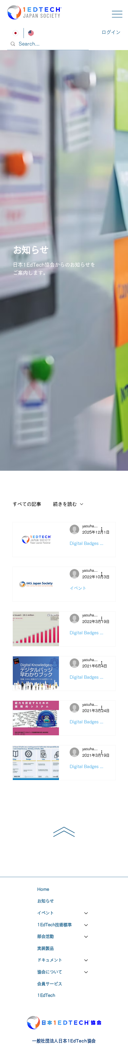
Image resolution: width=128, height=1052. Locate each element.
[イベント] (86, 913)
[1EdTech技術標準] (86, 925)
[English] (31, 33)
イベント (78, 588)
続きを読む (65, 504)
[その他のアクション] (103, 529)
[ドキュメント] (86, 960)
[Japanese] (16, 33)
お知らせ (45, 901)
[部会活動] (86, 937)
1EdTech (46, 995)
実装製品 (45, 948)
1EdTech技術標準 (54, 925)
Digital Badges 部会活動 (87, 722)
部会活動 (45, 936)
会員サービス (49, 984)
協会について (49, 972)
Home (43, 889)
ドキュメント (49, 960)
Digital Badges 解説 (87, 543)
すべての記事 (27, 504)
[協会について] (86, 972)
